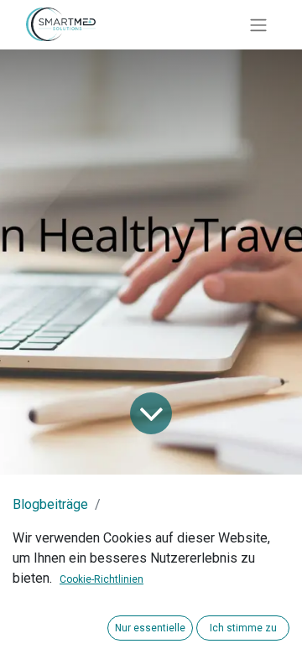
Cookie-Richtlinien (101, 579)
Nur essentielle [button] (150, 628)
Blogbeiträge (50, 504)
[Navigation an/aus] (258, 25)
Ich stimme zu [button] (243, 628)
